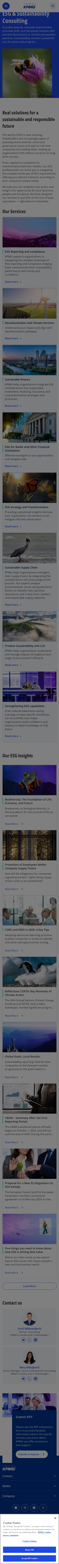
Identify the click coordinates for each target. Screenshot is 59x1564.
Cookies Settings (29, 1541)
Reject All (29, 1550)
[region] (29, 1539)
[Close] (55, 1518)
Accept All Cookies (29, 1558)
